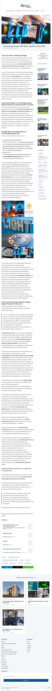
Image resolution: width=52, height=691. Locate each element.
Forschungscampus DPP (14, 557)
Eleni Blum (43, 54)
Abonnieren (26, 680)
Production (5, 563)
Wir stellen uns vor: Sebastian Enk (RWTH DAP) (12, 630)
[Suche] (45, 10)
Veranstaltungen (42, 198)
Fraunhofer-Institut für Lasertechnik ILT (12, 140)
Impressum (16, 687)
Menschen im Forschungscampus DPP (43, 171)
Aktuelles (26, 10)
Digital (21, 560)
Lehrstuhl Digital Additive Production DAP (13, 146)
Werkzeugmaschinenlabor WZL (14, 150)
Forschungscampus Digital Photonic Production (13, 602)
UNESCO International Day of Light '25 (38, 602)
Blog (40, 162)
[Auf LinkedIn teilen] (7, 567)
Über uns (12, 10)
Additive (20, 563)
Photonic (28, 560)
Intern (37, 10)
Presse (4, 557)
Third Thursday (42, 196)
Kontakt (31, 10)
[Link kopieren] (28, 567)
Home (7, 10)
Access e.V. (5, 152)
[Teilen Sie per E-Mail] (17, 567)
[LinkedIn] (42, 10)
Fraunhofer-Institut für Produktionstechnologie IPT (17, 154)
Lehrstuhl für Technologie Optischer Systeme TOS (19, 144)
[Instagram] (40, 10)
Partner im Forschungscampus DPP (10, 560)
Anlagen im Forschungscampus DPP (43, 158)
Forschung (19, 10)
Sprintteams (27, 563)
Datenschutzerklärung (6, 688)
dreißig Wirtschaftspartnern (13, 156)
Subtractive (12, 563)
